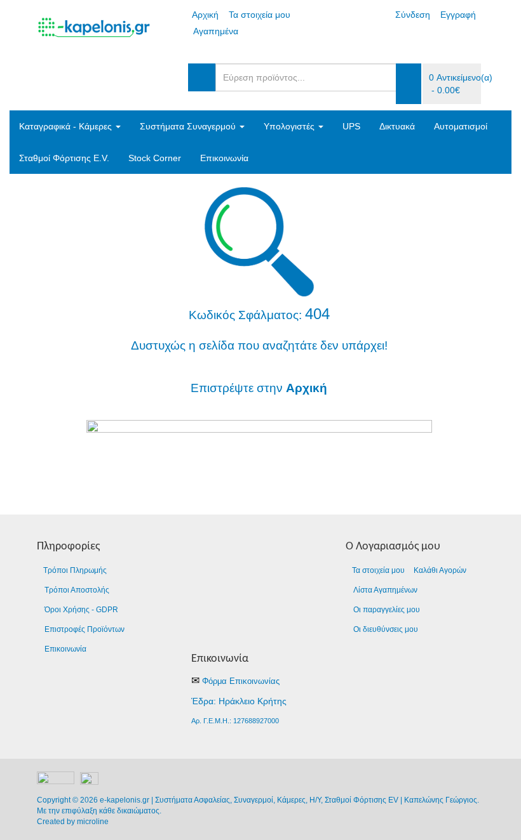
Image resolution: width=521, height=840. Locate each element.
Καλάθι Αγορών (440, 570)
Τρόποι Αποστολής (76, 590)
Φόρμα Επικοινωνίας (241, 681)
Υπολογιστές (290, 126)
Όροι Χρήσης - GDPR (81, 609)
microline (93, 821)
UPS (351, 126)
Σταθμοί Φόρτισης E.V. (64, 158)
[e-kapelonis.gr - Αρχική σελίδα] (259, 451)
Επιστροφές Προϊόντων (84, 629)
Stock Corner (154, 158)
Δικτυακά (397, 126)
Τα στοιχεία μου (259, 15)
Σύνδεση (412, 15)
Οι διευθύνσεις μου (385, 629)
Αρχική (205, 15)
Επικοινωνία (224, 158)
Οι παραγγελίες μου (386, 609)
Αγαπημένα (215, 31)
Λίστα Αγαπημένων (385, 590)
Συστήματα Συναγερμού (189, 126)
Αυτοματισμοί (460, 126)
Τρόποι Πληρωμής (75, 570)
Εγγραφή (458, 15)
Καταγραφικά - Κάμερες (66, 126)
